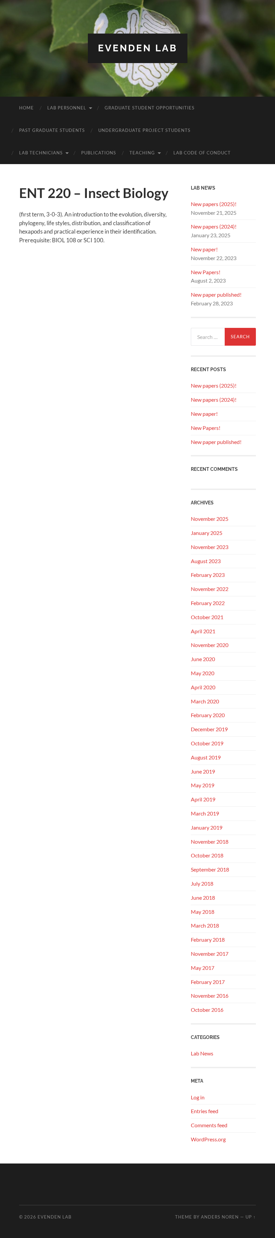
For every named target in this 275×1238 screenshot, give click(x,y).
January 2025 (206, 533)
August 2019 (206, 757)
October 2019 (207, 743)
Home (26, 107)
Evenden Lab (137, 48)
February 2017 (208, 982)
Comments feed (209, 1125)
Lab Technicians (41, 152)
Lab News (202, 1053)
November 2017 (209, 953)
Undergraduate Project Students (144, 130)
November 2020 (209, 645)
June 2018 (203, 897)
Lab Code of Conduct (202, 152)
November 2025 (209, 518)
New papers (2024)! (213, 226)
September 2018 (210, 869)
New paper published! (216, 294)
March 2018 (205, 925)
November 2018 (209, 841)
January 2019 (206, 827)
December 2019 (209, 729)
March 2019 (205, 813)
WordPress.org (208, 1139)
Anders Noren (220, 1217)
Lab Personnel (66, 107)
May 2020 (202, 673)
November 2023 (209, 547)
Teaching (142, 152)
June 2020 (203, 659)
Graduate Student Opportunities (150, 107)
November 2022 (209, 589)
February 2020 (208, 715)
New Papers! (205, 272)
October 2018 (207, 855)
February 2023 (208, 575)
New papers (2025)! (213, 204)
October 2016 (207, 1009)
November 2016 (209, 995)
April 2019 (203, 799)
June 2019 (203, 771)
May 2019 (202, 785)
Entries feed (204, 1111)
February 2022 (208, 603)
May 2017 (202, 967)
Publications (98, 152)
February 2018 (208, 939)
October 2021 (207, 617)
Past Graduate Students (52, 130)
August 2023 (206, 561)
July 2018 (202, 883)
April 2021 (203, 631)
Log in (198, 1097)
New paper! (204, 249)
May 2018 (202, 911)
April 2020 (203, 687)
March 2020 (205, 701)
